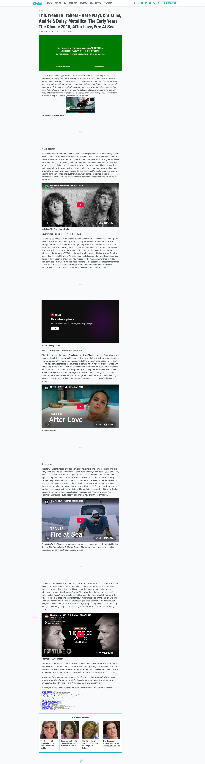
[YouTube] (142, 3)
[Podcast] (159, 3)
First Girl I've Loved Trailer (48, 703)
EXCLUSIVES (95, 3)
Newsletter (171, 3)
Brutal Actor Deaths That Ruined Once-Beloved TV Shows (69, 743)
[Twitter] (138, 3)
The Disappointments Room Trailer (50, 702)
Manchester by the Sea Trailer (49, 701)
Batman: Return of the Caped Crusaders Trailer (53, 698)
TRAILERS (73, 3)
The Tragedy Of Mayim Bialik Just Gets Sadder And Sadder (47, 744)
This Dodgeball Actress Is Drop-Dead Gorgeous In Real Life (111, 743)
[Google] (150, 3)
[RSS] (154, 3)
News (41, 10)
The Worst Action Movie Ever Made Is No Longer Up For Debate (90, 744)
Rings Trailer (44, 700)
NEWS (49, 3)
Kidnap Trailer (45, 693)
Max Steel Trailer (45, 694)
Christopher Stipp (47, 31)
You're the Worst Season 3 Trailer (49, 696)
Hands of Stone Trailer (47, 692)
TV (65, 3)
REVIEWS (84, 3)
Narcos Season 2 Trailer (47, 699)
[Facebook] (134, 3)
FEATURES (108, 3)
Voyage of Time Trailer (47, 691)
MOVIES (57, 3)
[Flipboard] (146, 3)
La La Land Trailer (46, 697)
